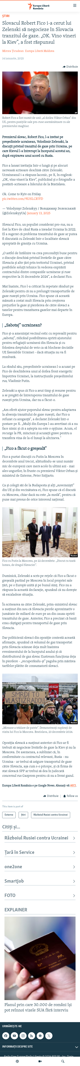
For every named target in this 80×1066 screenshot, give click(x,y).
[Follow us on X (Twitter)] (48, 1035)
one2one (13, 867)
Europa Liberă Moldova (39, 51)
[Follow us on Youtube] (14, 1035)
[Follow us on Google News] (40, 1035)
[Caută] (62, 1061)
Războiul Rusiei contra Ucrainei (36, 838)
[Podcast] (17, 1061)
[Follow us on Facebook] (5, 1035)
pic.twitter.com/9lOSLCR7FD (22, 199)
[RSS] (31, 1035)
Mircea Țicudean (13, 51)
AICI (73, 785)
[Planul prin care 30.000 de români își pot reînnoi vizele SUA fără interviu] (40, 958)
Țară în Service (19, 852)
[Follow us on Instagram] (23, 1035)
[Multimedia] (40, 1061)
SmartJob (14, 881)
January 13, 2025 (38, 213)
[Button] (70, 66)
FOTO (9, 895)
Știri (5, 16)
